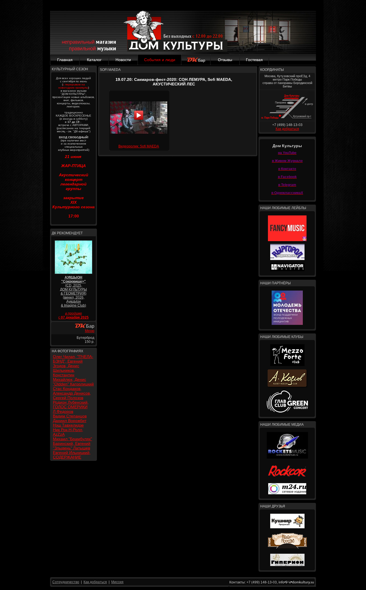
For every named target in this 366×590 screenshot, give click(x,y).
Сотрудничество (65, 582)
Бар (201, 60)
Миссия (117, 582)
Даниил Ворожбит (69, 420)
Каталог (94, 59)
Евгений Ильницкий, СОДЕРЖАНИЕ (72, 454)
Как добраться (287, 129)
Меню (89, 331)
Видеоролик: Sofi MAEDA (138, 146)
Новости (123, 59)
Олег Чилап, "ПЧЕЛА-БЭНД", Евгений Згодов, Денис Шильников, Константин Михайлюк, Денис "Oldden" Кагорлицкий (73, 370)
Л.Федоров (63, 411)
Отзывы (225, 59)
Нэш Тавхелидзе (68, 425)
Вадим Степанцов (70, 416)
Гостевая (254, 59)
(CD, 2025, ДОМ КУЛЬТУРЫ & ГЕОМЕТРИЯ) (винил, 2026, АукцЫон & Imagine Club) (73, 291)
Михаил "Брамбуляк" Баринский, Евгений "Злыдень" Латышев (72, 443)
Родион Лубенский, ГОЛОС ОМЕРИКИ (71, 404)
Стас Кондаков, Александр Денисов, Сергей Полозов (72, 393)
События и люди (159, 59)
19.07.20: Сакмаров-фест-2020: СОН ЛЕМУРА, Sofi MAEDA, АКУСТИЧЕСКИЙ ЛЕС (174, 81)
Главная (65, 59)
